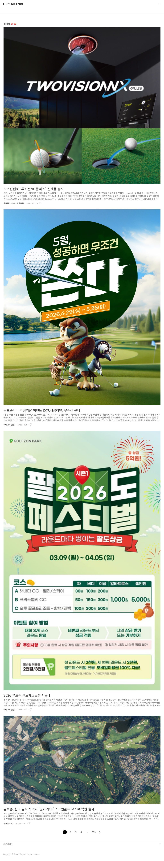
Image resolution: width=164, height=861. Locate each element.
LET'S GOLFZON (13, 4)
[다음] (100, 832)
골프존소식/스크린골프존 (14, 203)
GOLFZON (8, 849)
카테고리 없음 (9, 424)
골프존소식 (8, 823)
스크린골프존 (9, 854)
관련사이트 (8, 844)
